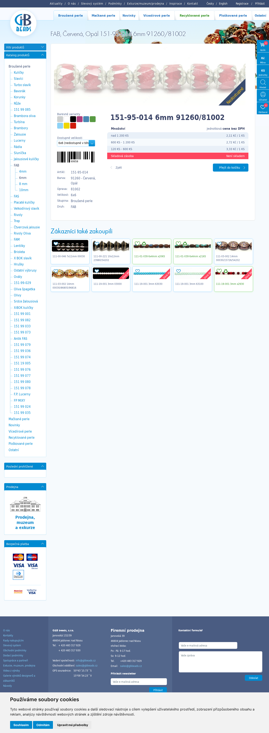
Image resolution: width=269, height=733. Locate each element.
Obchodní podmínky (14, 650)
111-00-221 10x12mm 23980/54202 (106, 258)
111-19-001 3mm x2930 (230, 284)
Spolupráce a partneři (15, 660)
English (223, 3)
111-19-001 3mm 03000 (108, 284)
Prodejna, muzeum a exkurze (25, 522)
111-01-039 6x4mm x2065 (149, 256)
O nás (6, 630)
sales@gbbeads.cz (87, 665)
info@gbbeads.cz (86, 660)
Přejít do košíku (229, 167)
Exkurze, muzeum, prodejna (19, 665)
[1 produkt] (60, 119)
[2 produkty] (86, 119)
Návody (7, 686)
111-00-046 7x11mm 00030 (69, 256)
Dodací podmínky (13, 655)
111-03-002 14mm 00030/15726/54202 (228, 258)
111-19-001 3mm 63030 (148, 284)
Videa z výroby (11, 670)
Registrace (242, 3)
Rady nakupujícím (13, 640)
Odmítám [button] (43, 725)
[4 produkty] (73, 119)
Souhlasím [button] (21, 725)
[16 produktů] (67, 126)
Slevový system (12, 645)
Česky (210, 3)
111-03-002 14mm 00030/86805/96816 (64, 285)
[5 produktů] (67, 119)
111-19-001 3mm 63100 (189, 284)
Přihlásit (260, 3)
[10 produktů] (80, 119)
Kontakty (8, 635)
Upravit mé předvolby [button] (72, 725)
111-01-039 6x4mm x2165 (190, 256)
